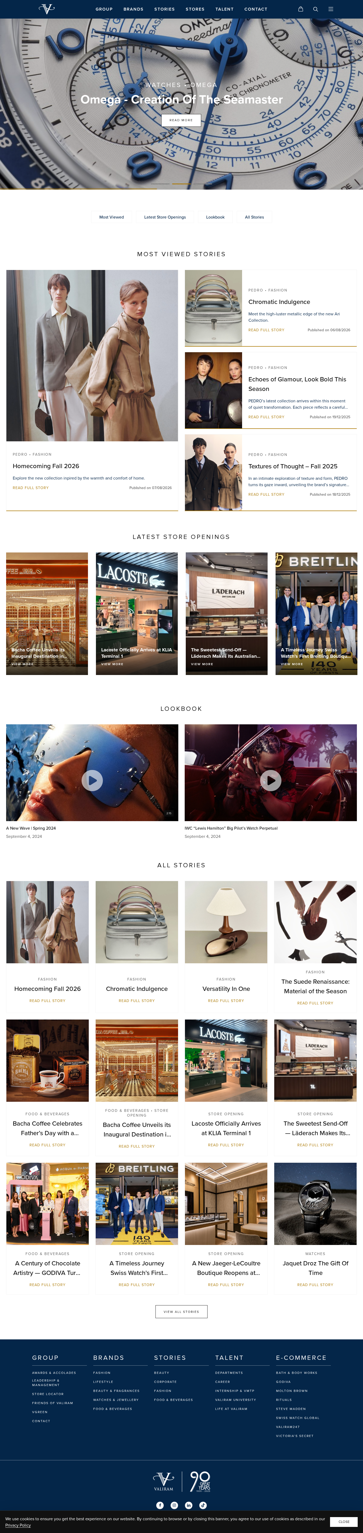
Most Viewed (111, 217)
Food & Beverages (112, 1409)
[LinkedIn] (188, 1505)
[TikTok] (203, 1505)
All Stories (254, 217)
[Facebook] (160, 1505)
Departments (229, 1373)
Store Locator (48, 1394)
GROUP (104, 9)
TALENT (225, 9)
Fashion (102, 1373)
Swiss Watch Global (298, 1418)
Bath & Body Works (297, 1373)
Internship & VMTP (235, 1391)
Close (344, 1522)
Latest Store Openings (165, 217)
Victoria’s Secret (295, 1436)
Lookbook (215, 217)
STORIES (164, 9)
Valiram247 (288, 1427)
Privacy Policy (18, 1525)
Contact (41, 1421)
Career (222, 1382)
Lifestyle (103, 1382)
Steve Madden (291, 1409)
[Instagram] (174, 1505)
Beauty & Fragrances (116, 1391)
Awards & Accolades (54, 1373)
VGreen (40, 1412)
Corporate (165, 1382)
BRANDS (134, 9)
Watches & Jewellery (116, 1400)
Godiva (283, 1382)
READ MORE (181, 120)
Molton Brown (292, 1391)
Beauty (162, 1373)
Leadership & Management (46, 1382)
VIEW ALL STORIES (181, 1311)
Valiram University (235, 1400)
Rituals (284, 1400)
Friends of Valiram (52, 1403)
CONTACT (256, 9)
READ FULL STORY (31, 487)
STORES (195, 9)
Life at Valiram (231, 1409)
